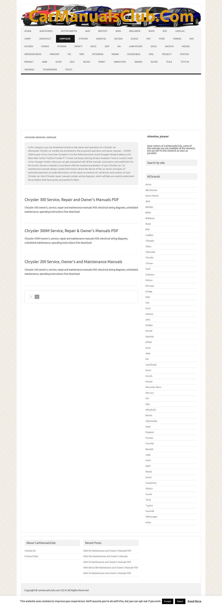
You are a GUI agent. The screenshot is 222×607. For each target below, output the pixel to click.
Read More (194, 601)
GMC (191, 39)
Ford (162, 39)
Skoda (86, 62)
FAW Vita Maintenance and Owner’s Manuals (105, 556)
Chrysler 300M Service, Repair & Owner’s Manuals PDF (71, 230)
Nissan (115, 54)
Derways (150, 285)
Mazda (186, 46)
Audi (87, 31)
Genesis (177, 39)
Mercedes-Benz (32, 54)
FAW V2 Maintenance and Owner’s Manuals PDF (107, 573)
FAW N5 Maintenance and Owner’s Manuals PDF (107, 550)
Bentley (102, 31)
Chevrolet (45, 39)
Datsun (118, 39)
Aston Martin (69, 31)
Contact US (30, 550)
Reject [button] (180, 601)
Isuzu (93, 46)
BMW (118, 31)
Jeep (107, 46)
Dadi (148, 269)
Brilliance (134, 31)
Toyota (184, 62)
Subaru (138, 62)
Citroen (83, 39)
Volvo (68, 69)
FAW (148, 297)
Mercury (54, 54)
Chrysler (64, 39)
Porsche (150, 443)
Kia (119, 46)
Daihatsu (101, 39)
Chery (27, 39)
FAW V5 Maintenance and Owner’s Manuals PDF (107, 562)
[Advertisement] (111, 103)
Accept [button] (167, 601)
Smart (101, 62)
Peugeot (167, 54)
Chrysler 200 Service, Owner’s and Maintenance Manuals (73, 261)
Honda (45, 46)
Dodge (134, 39)
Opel (151, 54)
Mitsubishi (97, 54)
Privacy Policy (31, 556)
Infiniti (78, 46)
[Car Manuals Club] (111, 26)
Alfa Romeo (46, 31)
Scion (59, 62)
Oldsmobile (133, 54)
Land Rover (135, 46)
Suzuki (154, 62)
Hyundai (61, 46)
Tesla (169, 62)
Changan (150, 240)
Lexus (154, 46)
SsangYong (120, 62)
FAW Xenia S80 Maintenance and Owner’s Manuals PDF (110, 567)
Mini (81, 54)
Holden (28, 46)
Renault (29, 62)
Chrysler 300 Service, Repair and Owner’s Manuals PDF (72, 199)
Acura (27, 31)
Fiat (149, 39)
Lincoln (169, 46)
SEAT (72, 62)
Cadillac (180, 31)
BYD (165, 31)
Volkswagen (50, 69)
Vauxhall (29, 69)
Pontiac (184, 54)
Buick (152, 31)
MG (69, 54)
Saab (44, 62)
